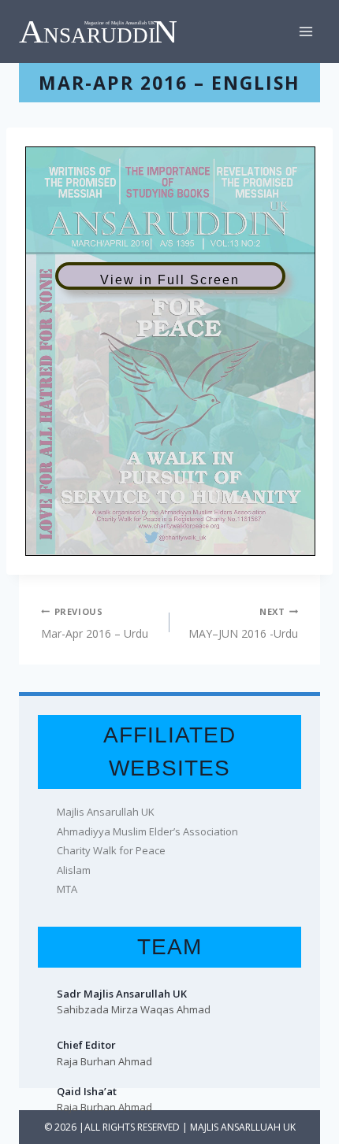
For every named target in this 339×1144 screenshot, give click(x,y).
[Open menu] (305, 31)
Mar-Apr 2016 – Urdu (94, 623)
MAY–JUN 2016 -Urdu (243, 623)
